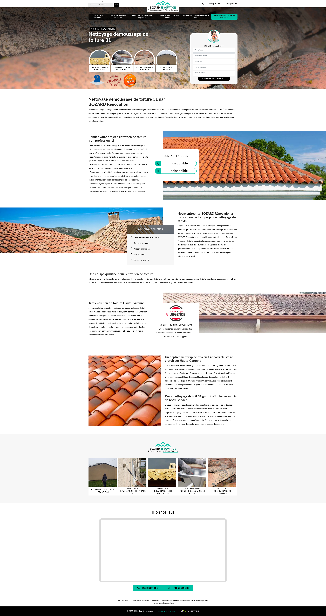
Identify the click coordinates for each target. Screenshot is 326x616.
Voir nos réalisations (103, 29)
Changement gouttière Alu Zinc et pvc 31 (196, 17)
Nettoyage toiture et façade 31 (118, 17)
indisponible (214, 4)
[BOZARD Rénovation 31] (163, 6)
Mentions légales (166, 611)
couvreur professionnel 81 (182, 601)
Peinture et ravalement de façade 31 (142, 17)
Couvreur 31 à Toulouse (97, 17)
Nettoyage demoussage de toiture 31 (224, 17)
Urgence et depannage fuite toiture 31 (168, 17)
